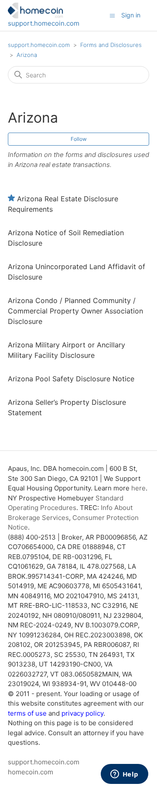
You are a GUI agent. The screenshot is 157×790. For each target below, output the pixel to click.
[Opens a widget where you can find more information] (124, 775)
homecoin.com (30, 772)
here (138, 488)
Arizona (27, 54)
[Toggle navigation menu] (112, 15)
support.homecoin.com (43, 23)
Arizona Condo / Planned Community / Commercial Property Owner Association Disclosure (75, 311)
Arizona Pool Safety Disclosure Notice (71, 378)
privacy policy (82, 713)
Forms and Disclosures (111, 44)
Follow (79, 139)
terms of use (27, 713)
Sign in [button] (130, 15)
